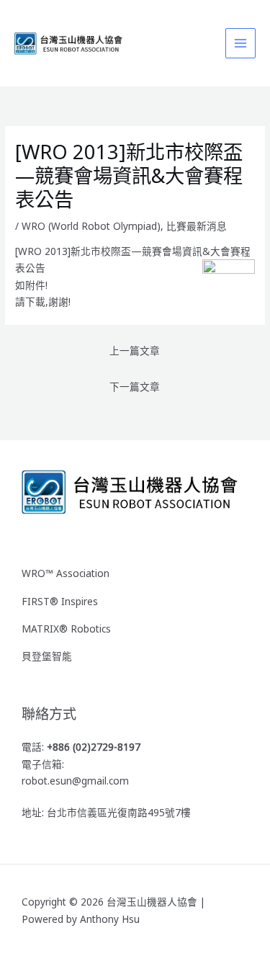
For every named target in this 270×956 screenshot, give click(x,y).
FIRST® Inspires (60, 601)
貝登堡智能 (47, 656)
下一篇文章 (134, 386)
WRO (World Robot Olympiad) (91, 226)
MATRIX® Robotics (66, 628)
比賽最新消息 (196, 226)
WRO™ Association (65, 573)
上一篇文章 (134, 350)
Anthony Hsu (110, 919)
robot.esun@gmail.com (75, 780)
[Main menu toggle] (240, 43)
